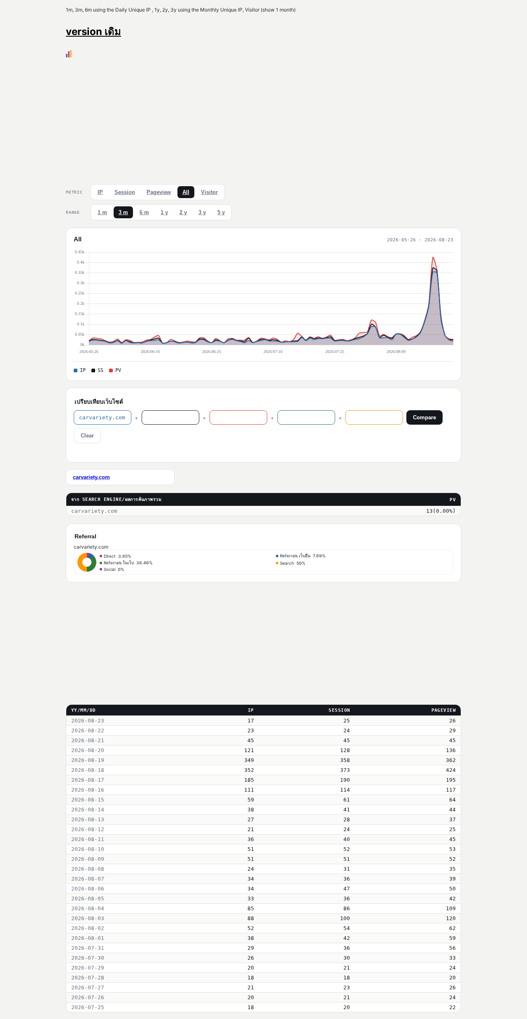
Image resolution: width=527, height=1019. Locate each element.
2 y (183, 212)
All (185, 192)
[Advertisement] (263, 119)
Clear (87, 435)
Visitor (209, 192)
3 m (123, 212)
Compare (424, 417)
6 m (144, 212)
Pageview (159, 192)
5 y (221, 212)
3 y (202, 212)
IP (100, 192)
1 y (164, 212)
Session (124, 192)
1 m (102, 212)
